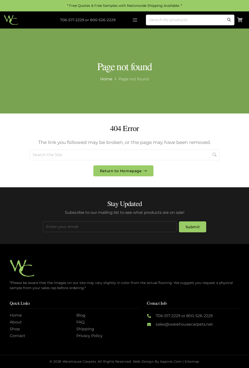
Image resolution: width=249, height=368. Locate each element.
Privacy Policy (89, 335)
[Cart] (239, 19)
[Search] (229, 20)
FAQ (80, 322)
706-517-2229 (72, 20)
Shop (15, 329)
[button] (135, 20)
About (16, 322)
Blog (80, 315)
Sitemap (192, 361)
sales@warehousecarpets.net (184, 324)
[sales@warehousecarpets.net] (151, 324)
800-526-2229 (103, 20)
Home (106, 79)
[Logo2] (11, 20)
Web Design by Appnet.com (157, 361)
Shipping (85, 329)
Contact (17, 335)
